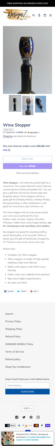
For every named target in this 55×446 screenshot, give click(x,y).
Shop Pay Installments (17, 366)
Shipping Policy (13, 328)
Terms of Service (14, 351)
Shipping (7, 136)
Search (9, 313)
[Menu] (50, 15)
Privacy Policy (13, 321)
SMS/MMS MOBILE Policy (19, 344)
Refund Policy (13, 336)
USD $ (26, 408)
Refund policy (12, 359)
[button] (21, 132)
